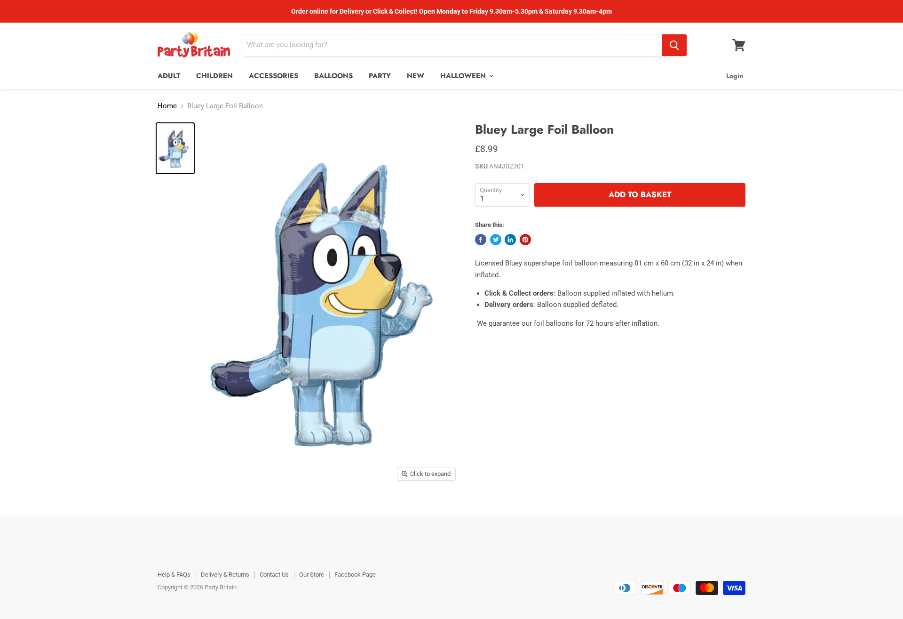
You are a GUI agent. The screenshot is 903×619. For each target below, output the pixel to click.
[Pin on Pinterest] (525, 239)
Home (167, 106)
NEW (415, 76)
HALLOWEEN (464, 76)
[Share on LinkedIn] (510, 239)
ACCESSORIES (273, 76)
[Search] (674, 45)
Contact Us (274, 574)
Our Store (311, 574)
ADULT (169, 76)
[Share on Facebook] (480, 239)
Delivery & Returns (225, 574)
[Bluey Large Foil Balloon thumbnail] (175, 148)
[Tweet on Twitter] (495, 239)
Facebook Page (355, 574)
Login (734, 75)
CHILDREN (214, 76)
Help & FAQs (174, 574)
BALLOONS (333, 76)
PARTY (380, 76)
